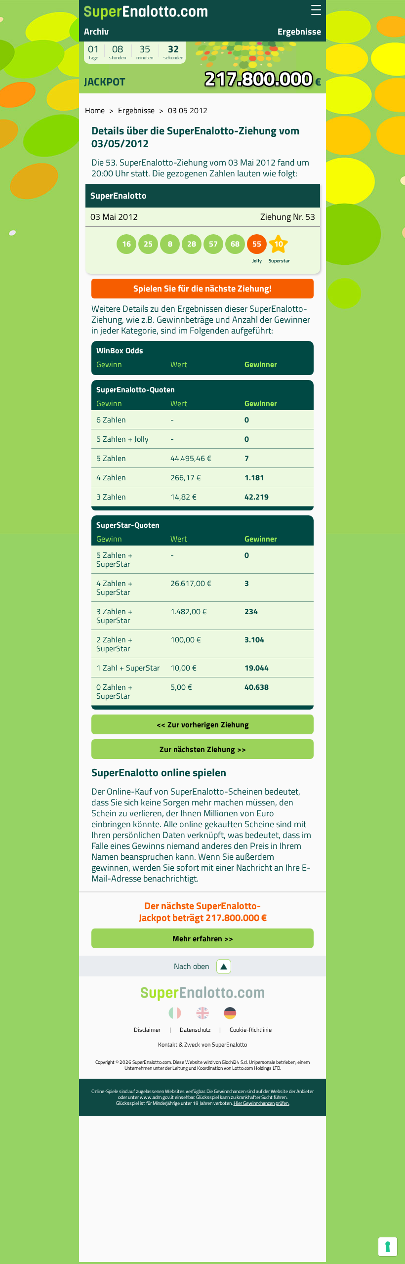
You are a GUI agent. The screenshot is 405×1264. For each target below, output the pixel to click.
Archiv (96, 31)
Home (95, 110)
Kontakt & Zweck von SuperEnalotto (202, 1044)
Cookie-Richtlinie (251, 1029)
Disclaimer (147, 1029)
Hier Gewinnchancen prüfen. (261, 1103)
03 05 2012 (187, 110)
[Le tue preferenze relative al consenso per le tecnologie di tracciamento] (387, 1246)
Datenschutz (195, 1029)
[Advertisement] (202, 1193)
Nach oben (192, 966)
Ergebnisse (299, 31)
